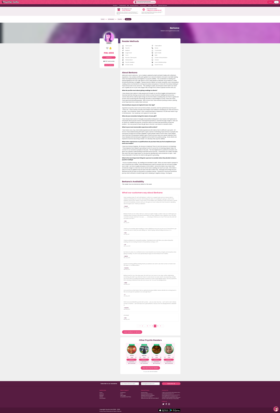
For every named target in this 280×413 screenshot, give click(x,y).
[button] (276, 409)
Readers (102, 395)
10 (157, 326)
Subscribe (170, 383)
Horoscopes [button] (143, 5)
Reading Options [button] (134, 5)
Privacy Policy (144, 392)
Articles (150, 5)
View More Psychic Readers (150, 368)
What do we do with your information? (150, 398)
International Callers (111, 411)
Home (102, 19)
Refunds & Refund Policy (146, 394)
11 (160, 326)
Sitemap (119, 411)
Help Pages (123, 395)
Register (270, 2)
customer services (166, 397)
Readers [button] (115, 5)
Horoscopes (102, 398)
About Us (102, 394)
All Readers (111, 19)
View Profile (131, 361)
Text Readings (122, 5)
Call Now (108, 57)
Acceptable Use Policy (125, 396)
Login (276, 2)
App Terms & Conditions (147, 396)
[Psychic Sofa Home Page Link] (11, 2)
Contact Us (122, 392)
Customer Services (162, 5)
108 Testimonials (109, 61)
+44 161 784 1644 (126, 10)
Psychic (120, 19)
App (128, 5)
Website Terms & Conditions (147, 395)
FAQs (121, 394)
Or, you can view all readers (150, 371)
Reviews (155, 5)
